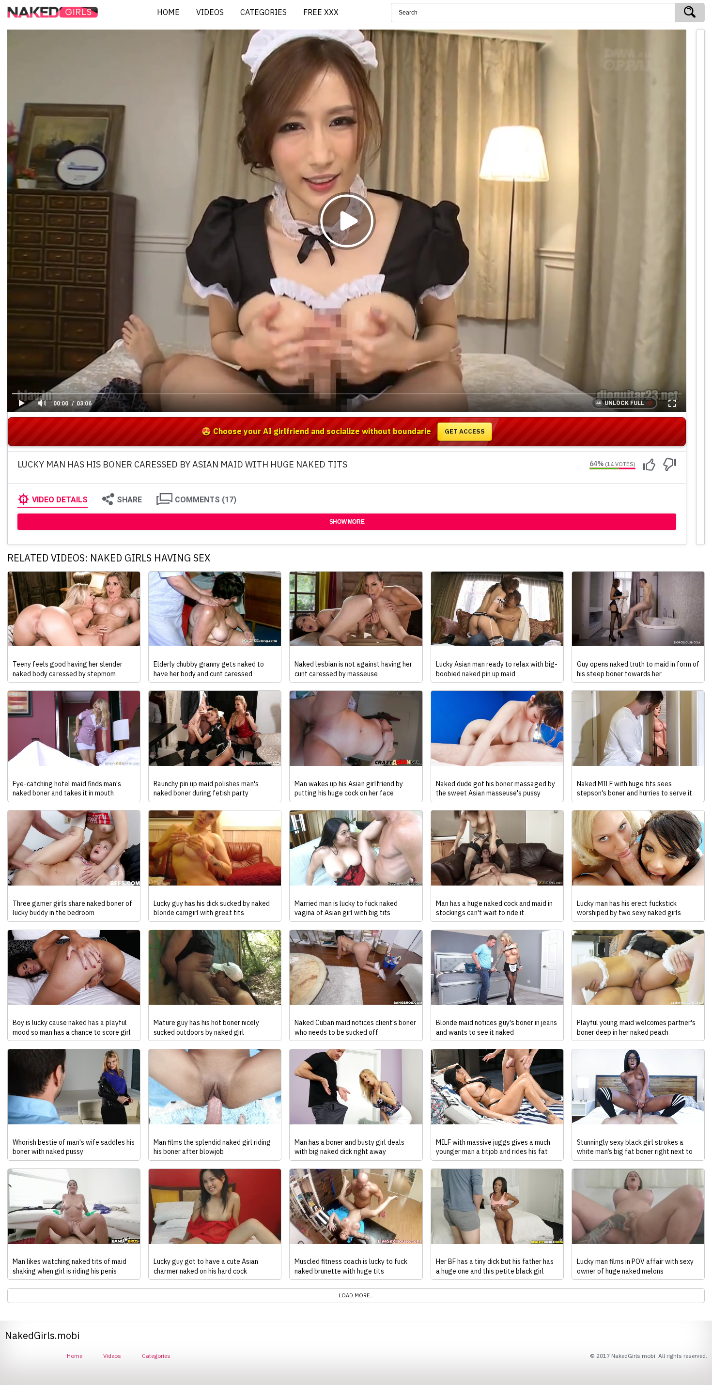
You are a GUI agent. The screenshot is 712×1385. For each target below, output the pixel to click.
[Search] (690, 12)
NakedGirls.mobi (55, 12)
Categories (156, 1355)
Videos (112, 1355)
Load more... (356, 1295)
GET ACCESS (465, 431)
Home (74, 1355)
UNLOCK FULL (624, 403)
